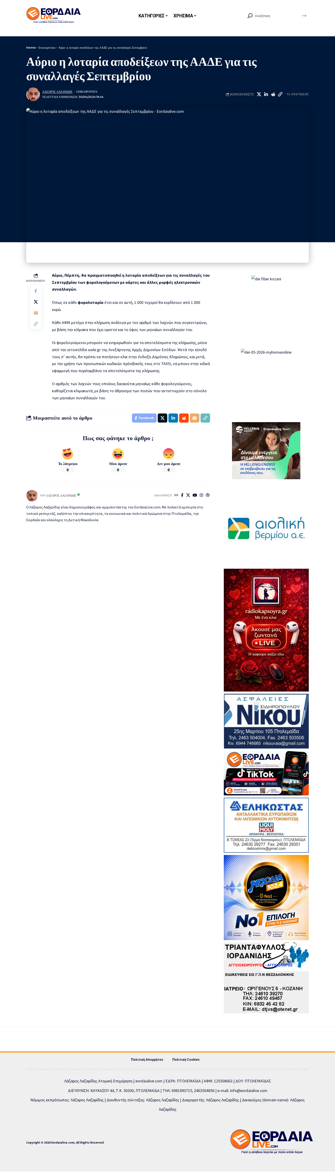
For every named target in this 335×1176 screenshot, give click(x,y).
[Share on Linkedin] (266, 94)
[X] (188, 495)
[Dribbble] (207, 495)
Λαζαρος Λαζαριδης (57, 91)
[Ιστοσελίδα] (176, 495)
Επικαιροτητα (86, 91)
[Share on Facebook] (35, 291)
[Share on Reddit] (273, 94)
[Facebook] (182, 495)
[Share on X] (259, 94)
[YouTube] (194, 495)
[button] (280, 94)
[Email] (35, 313)
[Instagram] (201, 495)
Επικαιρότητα (47, 47)
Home (31, 47)
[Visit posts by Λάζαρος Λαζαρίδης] (33, 94)
